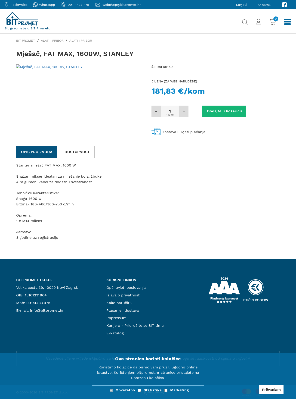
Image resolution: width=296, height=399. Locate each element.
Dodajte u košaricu (224, 111)
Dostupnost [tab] (77, 152)
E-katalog (115, 333)
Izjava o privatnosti (123, 295)
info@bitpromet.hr (47, 310)
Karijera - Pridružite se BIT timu (135, 325)
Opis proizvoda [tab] (36, 152)
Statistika (153, 390)
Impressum (116, 318)
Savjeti (241, 4)
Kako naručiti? (119, 303)
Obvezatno (125, 390)
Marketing (179, 390)
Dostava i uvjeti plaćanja (183, 132)
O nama (264, 4)
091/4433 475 (38, 303)
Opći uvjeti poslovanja (126, 287)
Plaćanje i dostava (122, 310)
